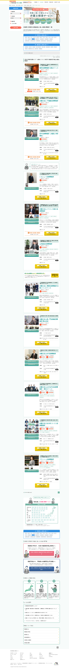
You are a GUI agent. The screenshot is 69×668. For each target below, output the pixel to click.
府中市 (55, 37)
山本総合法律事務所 (46, 244)
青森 (35, 507)
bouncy (21, 658)
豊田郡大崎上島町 (49, 40)
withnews (11, 658)
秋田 (39, 507)
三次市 (49, 37)
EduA (11, 655)
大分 (41, 517)
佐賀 (34, 517)
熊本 (39, 517)
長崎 (37, 517)
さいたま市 (36, 521)
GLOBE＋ (31, 654)
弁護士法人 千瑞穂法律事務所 (49, 101)
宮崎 (43, 517)
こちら (44, 525)
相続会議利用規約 (25, 663)
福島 (46, 507)
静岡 (34, 512)
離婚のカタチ (12, 659)
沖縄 (48, 517)
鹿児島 (46, 517)
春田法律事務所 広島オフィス (49, 68)
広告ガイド (15, 664)
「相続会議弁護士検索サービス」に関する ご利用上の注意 (34, 524)
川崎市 (40, 521)
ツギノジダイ (41, 655)
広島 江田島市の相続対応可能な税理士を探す (42, 553)
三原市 (44, 37)
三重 (39, 512)
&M (10, 654)
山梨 (34, 510)
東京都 (42, 355)
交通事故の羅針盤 (41, 658)
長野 (37, 510)
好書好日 (31, 655)
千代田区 (46, 355)
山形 (44, 507)
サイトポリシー (19, 663)
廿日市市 (34, 37)
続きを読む (54, 111)
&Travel (15, 654)
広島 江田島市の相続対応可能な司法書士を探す (42, 568)
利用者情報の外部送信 (41, 663)
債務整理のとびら (22, 659)
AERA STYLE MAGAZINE (33, 658)
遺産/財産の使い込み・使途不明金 (33, 48)
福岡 (32, 517)
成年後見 (26, 48)
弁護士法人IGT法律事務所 (48, 353)
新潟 (32, 510)
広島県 (42, 69)
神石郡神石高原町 (43, 40)
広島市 (26, 37)
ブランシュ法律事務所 (47, 459)
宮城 (42, 507)
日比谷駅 (51, 427)
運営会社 (11, 664)
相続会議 (40, 654)
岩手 (37, 507)
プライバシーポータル (49, 663)
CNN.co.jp (21, 654)
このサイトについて (13, 663)
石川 (41, 510)
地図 (56, 84)
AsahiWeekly (50, 656)
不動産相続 (40, 48)
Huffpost (21, 655)
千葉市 (43, 521)
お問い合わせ (20, 664)
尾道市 (41, 37)
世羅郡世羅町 (38, 40)
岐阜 (37, 512)
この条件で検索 (15, 27)
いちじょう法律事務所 (47, 177)
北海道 (33, 507)
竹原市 (47, 37)
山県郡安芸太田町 (32, 40)
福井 (43, 510)
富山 (39, 510)
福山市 (29, 37)
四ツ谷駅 (51, 355)
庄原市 (52, 37)
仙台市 (33, 521)
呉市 (31, 37)
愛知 (32, 512)
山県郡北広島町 (27, 40)
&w (12, 654)
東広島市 (38, 37)
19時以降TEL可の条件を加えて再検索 (55, 275)
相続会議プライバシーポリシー (33, 663)
